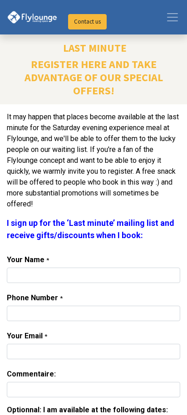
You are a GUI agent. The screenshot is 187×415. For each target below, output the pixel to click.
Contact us (87, 21)
